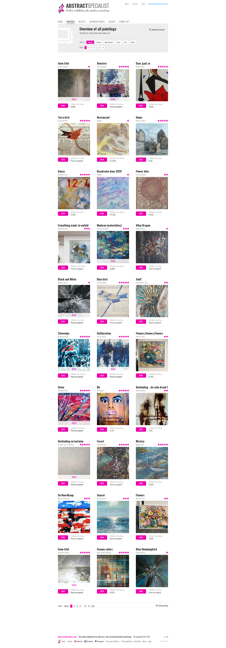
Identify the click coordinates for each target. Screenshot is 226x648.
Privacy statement (126, 641)
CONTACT (135, 4)
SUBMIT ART (124, 21)
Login (149, 641)
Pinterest (79, 641)
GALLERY (112, 21)
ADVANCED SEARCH (97, 21)
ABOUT (127, 4)
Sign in (144, 641)
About (63, 641)
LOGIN (143, 4)
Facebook (90, 641)
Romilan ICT (164, 641)
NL (164, 637)
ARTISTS (82, 21)
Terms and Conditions (112, 641)
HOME (60, 21)
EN (167, 637)
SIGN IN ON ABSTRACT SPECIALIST (158, 4)
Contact (69, 641)
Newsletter (137, 641)
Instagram (100, 641)
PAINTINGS (70, 21)
